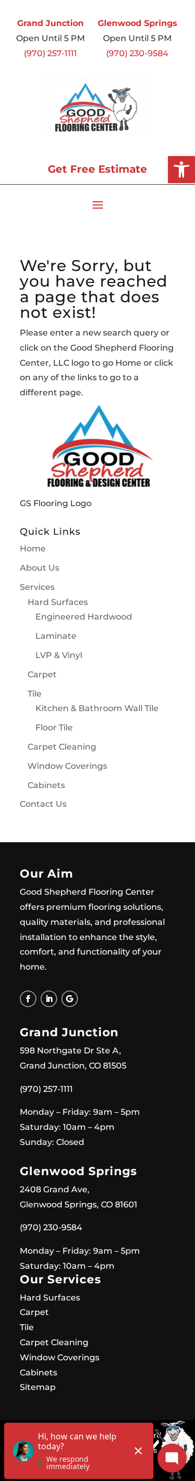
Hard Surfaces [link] (58, 602)
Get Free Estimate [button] (97, 169)
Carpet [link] (42, 674)
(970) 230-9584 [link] (137, 53)
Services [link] (37, 587)
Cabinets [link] (46, 785)
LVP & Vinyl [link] (58, 655)
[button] (97, 204)
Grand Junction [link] (50, 23)
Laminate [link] (55, 636)
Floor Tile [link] (54, 727)
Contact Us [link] (43, 804)
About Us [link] (39, 568)
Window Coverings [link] (67, 766)
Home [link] (33, 548)
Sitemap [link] (38, 1387)
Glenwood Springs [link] (137, 23)
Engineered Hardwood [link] (83, 617)
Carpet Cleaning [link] (62, 747)
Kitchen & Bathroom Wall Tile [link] (97, 708)
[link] (181, 169)
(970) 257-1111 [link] (50, 53)
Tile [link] (35, 694)
